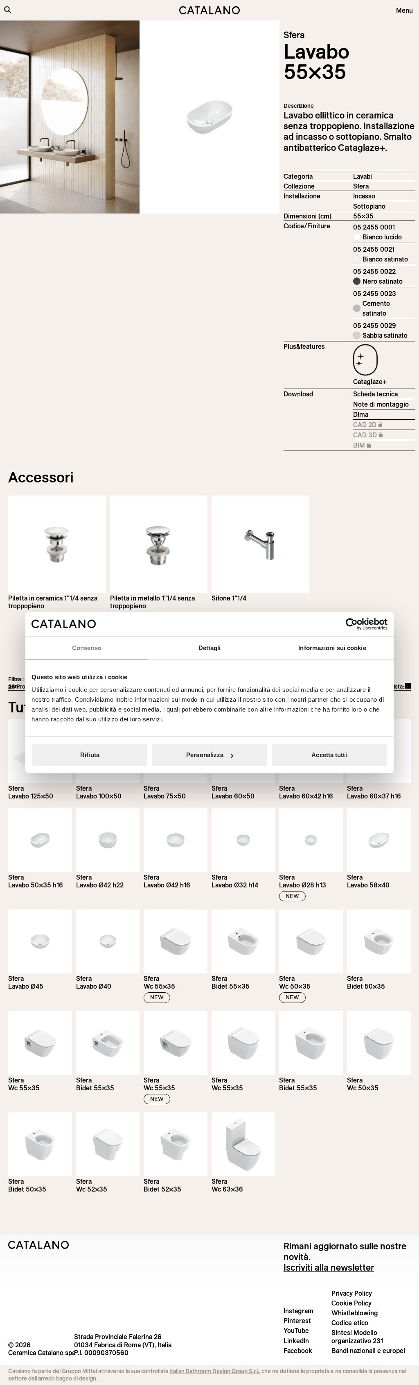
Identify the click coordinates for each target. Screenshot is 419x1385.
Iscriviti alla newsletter (329, 1267)
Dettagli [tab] (209, 647)
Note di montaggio (381, 404)
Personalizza (204, 754)
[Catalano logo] (209, 10)
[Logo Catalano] (38, 1245)
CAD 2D (380, 425)
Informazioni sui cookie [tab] (332, 647)
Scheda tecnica (375, 394)
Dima (360, 414)
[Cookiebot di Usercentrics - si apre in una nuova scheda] (351, 624)
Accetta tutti (329, 754)
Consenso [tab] (86, 647)
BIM (380, 445)
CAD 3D (380, 435)
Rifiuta (89, 754)
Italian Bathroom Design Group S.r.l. (214, 1371)
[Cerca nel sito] (7, 10)
